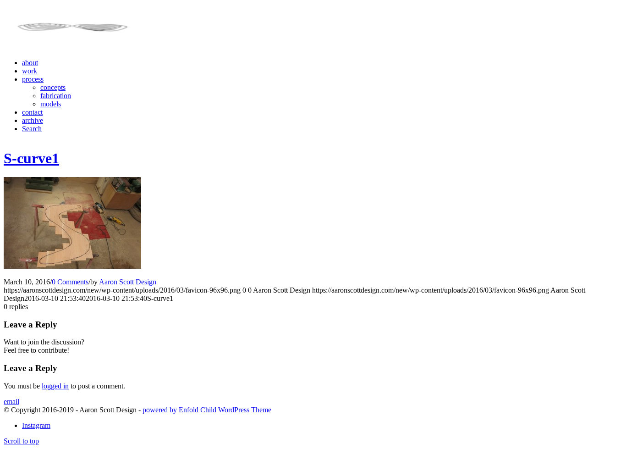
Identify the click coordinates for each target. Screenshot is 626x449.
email (11, 401)
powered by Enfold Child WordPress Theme (207, 410)
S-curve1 (31, 158)
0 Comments (70, 282)
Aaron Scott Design (127, 282)
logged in (55, 386)
